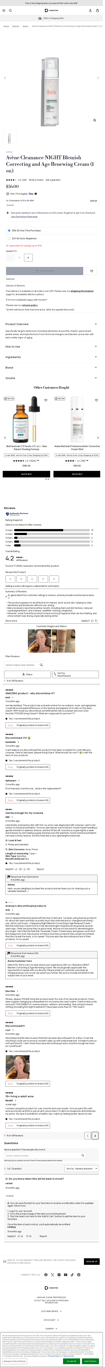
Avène (25, 26)
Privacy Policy (53, 1356)
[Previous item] (5, 438)
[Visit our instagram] (59, 1274)
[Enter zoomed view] (94, 120)
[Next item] (98, 438)
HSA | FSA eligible (19, 193)
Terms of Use (68, 1356)
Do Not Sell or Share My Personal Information (51, 1301)
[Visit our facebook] (46, 1274)
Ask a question (53, 179)
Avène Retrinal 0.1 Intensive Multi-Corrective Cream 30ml (77, 448)
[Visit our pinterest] (78, 1274)
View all (93, 200)
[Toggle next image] (98, 78)
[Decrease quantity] (10, 257)
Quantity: (11, 251)
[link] (90, 10)
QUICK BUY (26, 474)
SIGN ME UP (91, 1261)
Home (6, 26)
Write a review (36, 179)
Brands (15, 26)
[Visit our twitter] (52, 1274)
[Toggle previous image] (5, 78)
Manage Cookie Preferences (51, 1297)
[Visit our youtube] (65, 1274)
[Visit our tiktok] (72, 1274)
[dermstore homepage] (51, 10)
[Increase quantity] (28, 257)
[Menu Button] (3, 10)
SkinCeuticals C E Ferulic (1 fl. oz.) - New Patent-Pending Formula (26, 448)
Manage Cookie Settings (15, 1361)
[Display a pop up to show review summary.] (38, 461)
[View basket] (97, 10)
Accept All (71, 1361)
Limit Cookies (90, 1361)
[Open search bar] (10, 10)
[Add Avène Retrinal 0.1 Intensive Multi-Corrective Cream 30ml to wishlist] (96, 400)
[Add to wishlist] (92, 271)
